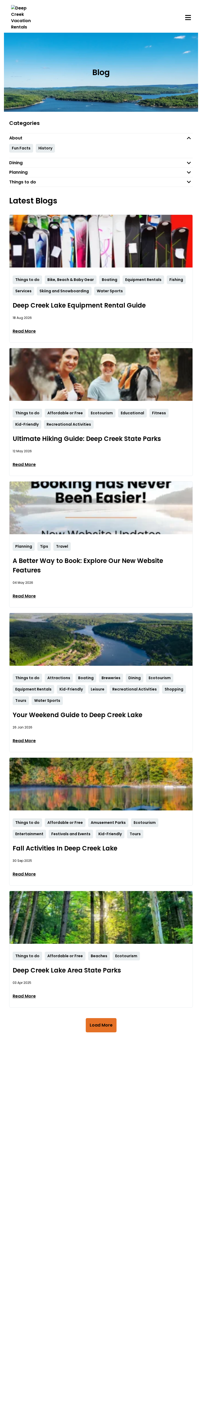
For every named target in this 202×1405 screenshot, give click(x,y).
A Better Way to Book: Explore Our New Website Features (88, 565)
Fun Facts (21, 148)
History (45, 148)
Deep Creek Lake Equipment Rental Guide (79, 305)
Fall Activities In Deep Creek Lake (65, 848)
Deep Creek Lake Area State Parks (67, 970)
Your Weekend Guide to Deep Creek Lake (77, 715)
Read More (24, 331)
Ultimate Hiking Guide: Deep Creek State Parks (87, 438)
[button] (101, 138)
